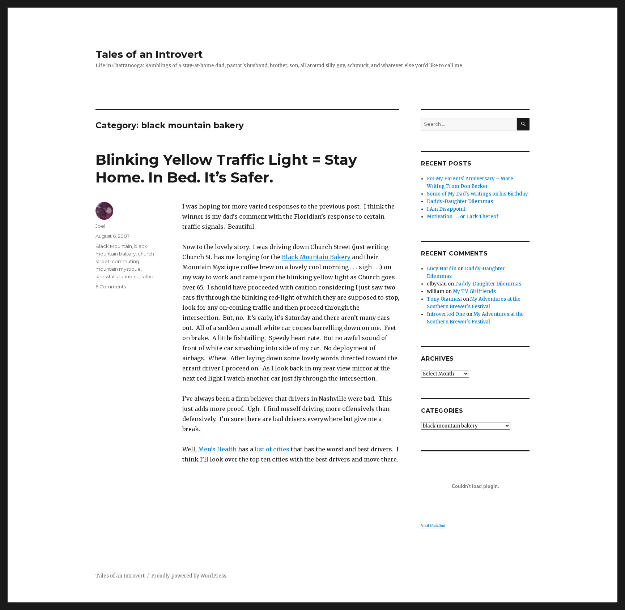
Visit (433, 525)
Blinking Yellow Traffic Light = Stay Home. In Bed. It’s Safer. (226, 168)
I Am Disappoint (446, 209)
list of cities (272, 449)
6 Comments (110, 286)
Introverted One (446, 314)
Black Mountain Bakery (316, 257)
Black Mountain (113, 246)
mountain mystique (118, 269)
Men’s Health (217, 449)
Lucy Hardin (441, 269)
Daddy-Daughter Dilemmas (460, 201)
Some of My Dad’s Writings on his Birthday (477, 194)
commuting (125, 261)
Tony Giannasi (444, 299)
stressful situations (116, 276)
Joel (100, 226)
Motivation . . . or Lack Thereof (462, 217)
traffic (146, 276)
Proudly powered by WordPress (188, 576)
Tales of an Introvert (149, 54)
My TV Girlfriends (474, 291)
